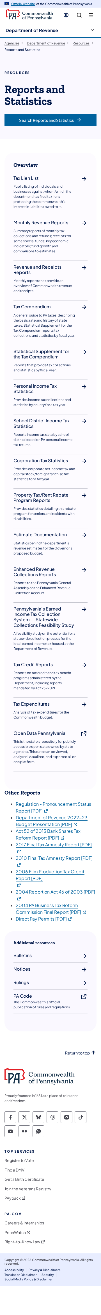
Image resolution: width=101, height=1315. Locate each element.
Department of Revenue (32, 30)
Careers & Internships (24, 1222)
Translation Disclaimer (20, 1274)
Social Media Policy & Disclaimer (28, 1279)
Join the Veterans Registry (27, 1188)
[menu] (91, 15)
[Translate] (66, 14)
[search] (79, 15)
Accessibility (14, 1270)
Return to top (77, 1053)
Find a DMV (14, 1170)
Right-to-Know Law (22, 1241)
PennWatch (15, 1232)
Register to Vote (19, 1160)
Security (48, 1274)
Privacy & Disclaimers (45, 1270)
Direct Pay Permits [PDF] (44, 919)
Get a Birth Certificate (24, 1179)
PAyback (12, 1198)
